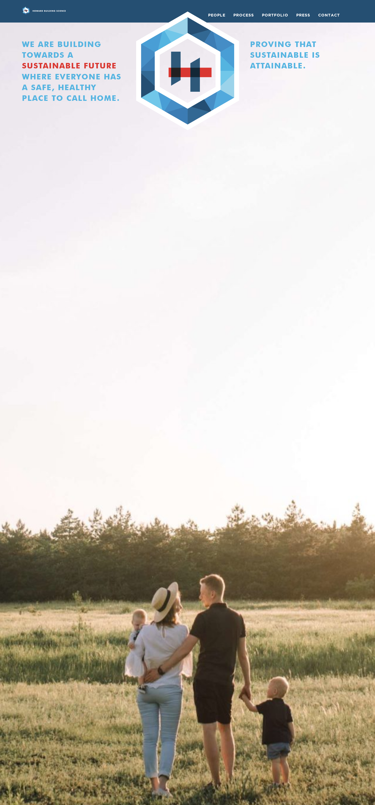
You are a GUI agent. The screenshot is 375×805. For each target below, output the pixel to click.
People (216, 15)
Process (243, 15)
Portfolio (275, 15)
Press (303, 15)
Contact (329, 15)
